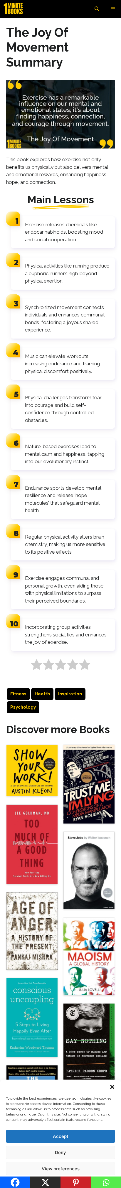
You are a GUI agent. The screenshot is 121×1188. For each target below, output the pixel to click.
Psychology (23, 707)
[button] (112, 1087)
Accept (60, 1136)
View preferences (61, 1169)
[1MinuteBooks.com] (14, 9)
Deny (60, 1152)
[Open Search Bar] (97, 9)
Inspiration (70, 694)
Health (42, 694)
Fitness (18, 694)
